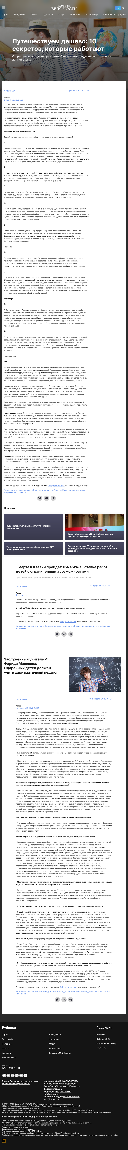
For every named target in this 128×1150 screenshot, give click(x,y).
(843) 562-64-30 (63, 1091)
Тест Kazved (22, 595)
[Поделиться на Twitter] (39, 498)
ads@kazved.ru (51, 1099)
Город (5, 14)
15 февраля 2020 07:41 (77, 90)
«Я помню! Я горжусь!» (114, 14)
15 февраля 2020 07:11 (101, 586)
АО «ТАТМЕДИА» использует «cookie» (18, 1123)
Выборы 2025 (103, 1039)
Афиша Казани (9, 1057)
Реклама (100, 1034)
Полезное (75, 14)
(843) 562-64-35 (71, 1096)
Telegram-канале (56, 485)
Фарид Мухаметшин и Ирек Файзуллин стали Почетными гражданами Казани (90, 535)
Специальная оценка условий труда (17, 1129)
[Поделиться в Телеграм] (53, 498)
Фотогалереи (55, 1048)
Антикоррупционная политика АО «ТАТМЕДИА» (22, 1131)
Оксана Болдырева (13, 100)
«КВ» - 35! (101, 1047)
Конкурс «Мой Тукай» (60, 1053)
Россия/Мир (92, 14)
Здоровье (48, 14)
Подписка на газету (106, 1043)
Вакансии (6, 1053)
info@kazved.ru (51, 1094)
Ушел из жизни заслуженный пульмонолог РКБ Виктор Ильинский (30, 548)
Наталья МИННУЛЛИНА (27, 708)
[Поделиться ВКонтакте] (46, 498)
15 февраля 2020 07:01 (100, 699)
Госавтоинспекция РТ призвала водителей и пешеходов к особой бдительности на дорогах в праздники (92, 548)
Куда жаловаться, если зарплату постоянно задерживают (28, 527)
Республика (19, 14)
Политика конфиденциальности (15, 1127)
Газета (34, 14)
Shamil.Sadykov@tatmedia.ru (16, 1083)
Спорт (61, 14)
